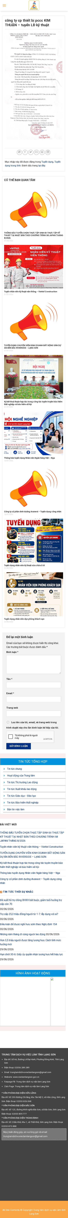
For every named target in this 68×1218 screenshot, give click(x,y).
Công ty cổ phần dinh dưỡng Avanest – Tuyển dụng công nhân (31, 881)
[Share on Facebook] (25, 152)
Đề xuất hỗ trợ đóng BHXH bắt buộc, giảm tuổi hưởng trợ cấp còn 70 (31, 902)
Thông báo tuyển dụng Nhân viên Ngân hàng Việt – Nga (30, 872)
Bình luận (12, 652)
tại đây (41, 165)
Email (10, 693)
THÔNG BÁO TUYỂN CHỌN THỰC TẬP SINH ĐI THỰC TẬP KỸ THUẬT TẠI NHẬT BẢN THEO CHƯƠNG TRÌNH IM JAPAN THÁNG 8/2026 (32, 836)
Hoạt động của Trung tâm (20, 775)
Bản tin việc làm (15, 809)
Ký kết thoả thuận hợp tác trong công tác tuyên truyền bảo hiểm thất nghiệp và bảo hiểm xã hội (31, 864)
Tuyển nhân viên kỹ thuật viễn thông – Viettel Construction (31, 846)
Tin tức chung (14, 768)
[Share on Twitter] (30, 152)
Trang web (12, 708)
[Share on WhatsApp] (19, 152)
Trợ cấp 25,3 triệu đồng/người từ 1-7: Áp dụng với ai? (29, 914)
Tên (9, 679)
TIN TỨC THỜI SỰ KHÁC (18, 891)
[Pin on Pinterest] (42, 152)
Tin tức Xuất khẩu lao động (21, 789)
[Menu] (4, 5)
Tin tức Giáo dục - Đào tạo (21, 795)
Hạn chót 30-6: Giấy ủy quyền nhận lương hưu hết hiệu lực (31, 954)
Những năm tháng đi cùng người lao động (22, 934)
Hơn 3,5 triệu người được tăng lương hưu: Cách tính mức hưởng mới (30, 942)
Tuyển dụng (47, 161)
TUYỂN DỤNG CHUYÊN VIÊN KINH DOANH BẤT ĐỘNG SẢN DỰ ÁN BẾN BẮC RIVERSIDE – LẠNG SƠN (32, 854)
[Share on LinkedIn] (47, 152)
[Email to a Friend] (36, 152)
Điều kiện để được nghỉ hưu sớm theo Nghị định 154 (28, 924)
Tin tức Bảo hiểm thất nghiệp (22, 802)
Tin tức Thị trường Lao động (22, 782)
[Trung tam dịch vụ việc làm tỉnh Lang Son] (34, 5)
